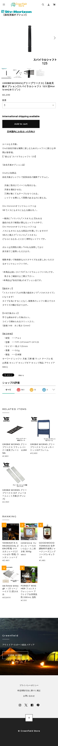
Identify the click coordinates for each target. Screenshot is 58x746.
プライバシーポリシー (29, 685)
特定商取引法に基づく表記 (28, 690)
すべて (8, 389)
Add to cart (20, 124)
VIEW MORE (15, 655)
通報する (21, 375)
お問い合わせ (29, 696)
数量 (4, 100)
